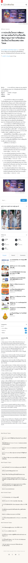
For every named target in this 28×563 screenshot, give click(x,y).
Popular (4, 255)
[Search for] (26, 5)
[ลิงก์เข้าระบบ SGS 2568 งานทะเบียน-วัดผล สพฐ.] (5, 267)
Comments (22, 255)
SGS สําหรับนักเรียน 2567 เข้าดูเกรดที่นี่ (18, 259)
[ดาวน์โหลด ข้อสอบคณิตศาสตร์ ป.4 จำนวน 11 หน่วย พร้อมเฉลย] (5, 292)
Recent (13, 255)
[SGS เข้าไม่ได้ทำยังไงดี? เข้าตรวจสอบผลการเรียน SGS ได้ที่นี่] (5, 273)
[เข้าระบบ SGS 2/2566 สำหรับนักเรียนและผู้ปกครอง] (5, 309)
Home (3, 29)
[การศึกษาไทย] (8, 4)
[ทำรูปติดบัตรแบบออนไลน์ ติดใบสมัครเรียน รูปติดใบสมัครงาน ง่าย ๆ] (5, 280)
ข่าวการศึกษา (4, 328)
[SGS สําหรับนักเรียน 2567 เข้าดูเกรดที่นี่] (5, 261)
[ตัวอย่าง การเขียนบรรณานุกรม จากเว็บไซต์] (5, 285)
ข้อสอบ (3, 332)
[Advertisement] (14, 72)
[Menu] (1, 5)
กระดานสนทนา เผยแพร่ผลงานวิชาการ (9, 49)
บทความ (3, 330)
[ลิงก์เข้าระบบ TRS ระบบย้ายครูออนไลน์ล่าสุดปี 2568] (5, 304)
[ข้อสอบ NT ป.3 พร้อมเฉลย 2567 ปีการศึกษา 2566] (5, 298)
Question (8, 29)
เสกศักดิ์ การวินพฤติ (6, 56)
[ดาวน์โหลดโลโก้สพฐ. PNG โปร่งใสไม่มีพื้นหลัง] (5, 316)
